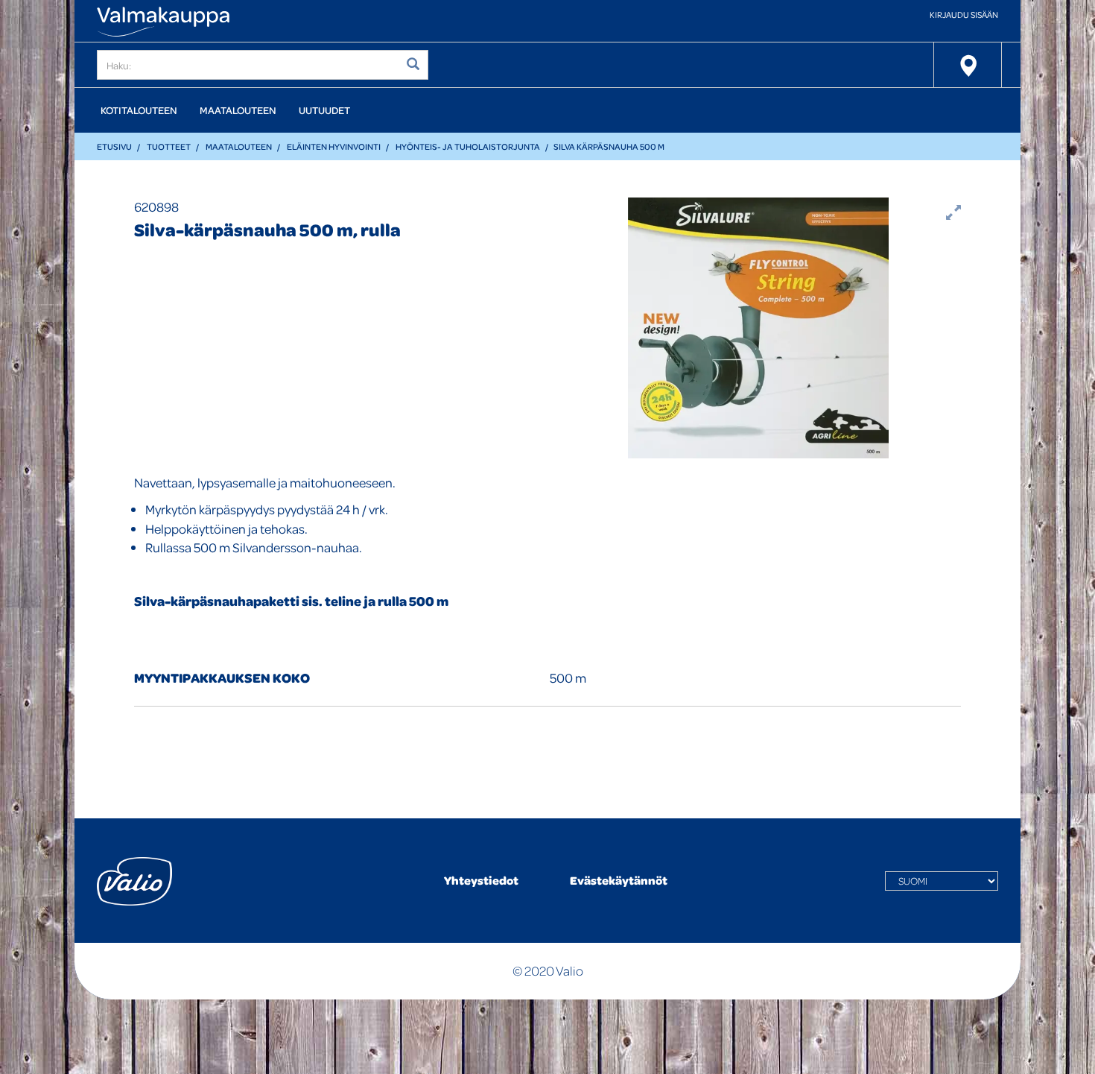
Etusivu (114, 146)
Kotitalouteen (139, 110)
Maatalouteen (238, 110)
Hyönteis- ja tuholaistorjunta (468, 146)
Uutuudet (324, 110)
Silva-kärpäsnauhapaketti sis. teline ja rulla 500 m (291, 601)
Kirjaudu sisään (964, 14)
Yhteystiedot (481, 880)
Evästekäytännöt (618, 880)
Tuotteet (169, 146)
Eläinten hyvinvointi (334, 146)
